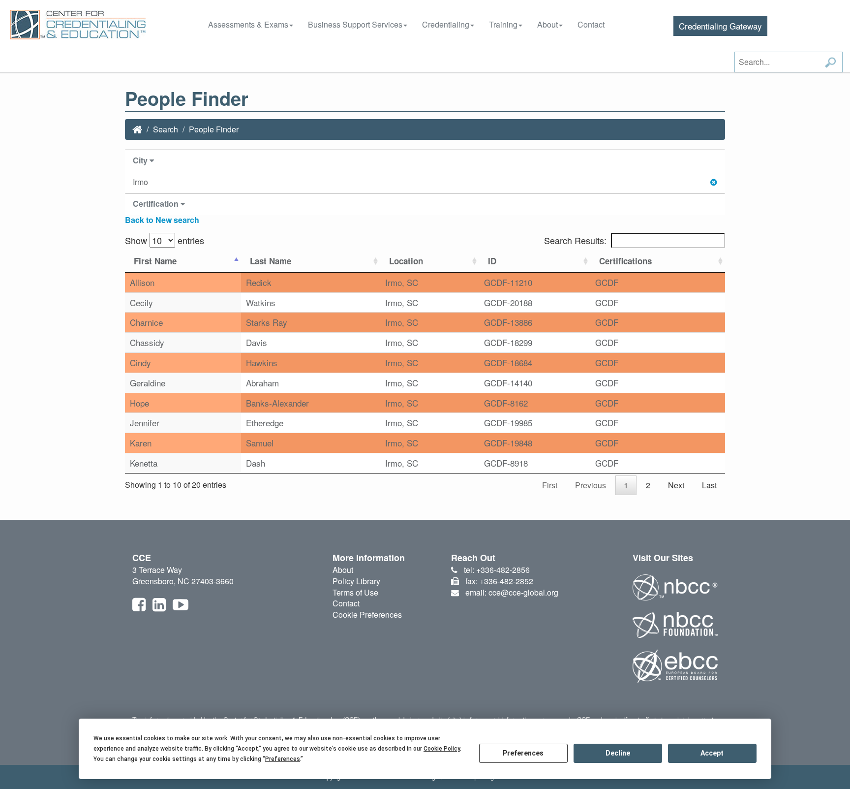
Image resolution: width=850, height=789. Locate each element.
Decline (618, 753)
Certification (157, 203)
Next (676, 485)
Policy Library (356, 581)
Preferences (523, 753)
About (547, 24)
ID (492, 261)
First (549, 485)
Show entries (164, 240)
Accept (712, 753)
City (141, 160)
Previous (590, 485)
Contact (591, 24)
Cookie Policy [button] (442, 748)
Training (503, 24)
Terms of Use (355, 592)
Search (165, 129)
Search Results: (575, 240)
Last (709, 485)
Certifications (625, 261)
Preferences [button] (282, 759)
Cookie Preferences (367, 614)
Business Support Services (355, 24)
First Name (155, 261)
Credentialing (445, 24)
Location (406, 261)
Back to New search (162, 219)
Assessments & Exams (248, 24)
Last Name (270, 261)
